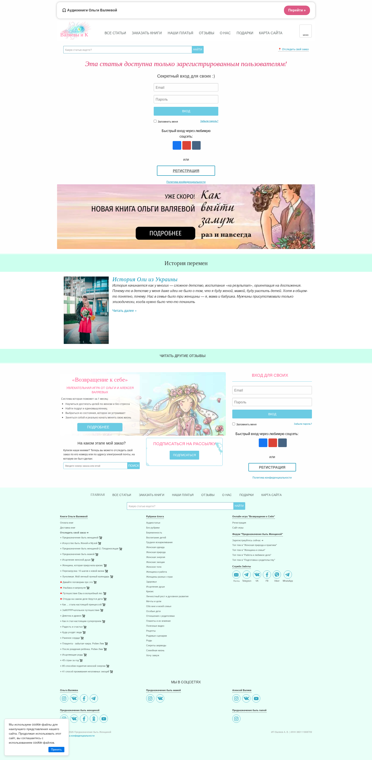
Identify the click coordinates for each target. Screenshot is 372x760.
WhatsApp (288, 580)
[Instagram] (64, 699)
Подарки (245, 32)
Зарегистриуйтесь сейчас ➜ (247, 540)
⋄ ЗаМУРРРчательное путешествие (79, 610)
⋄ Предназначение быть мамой (77, 554)
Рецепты (151, 630)
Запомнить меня (167, 121)
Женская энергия (155, 557)
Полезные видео (155, 626)
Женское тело (153, 567)
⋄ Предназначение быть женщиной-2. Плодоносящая (89, 548)
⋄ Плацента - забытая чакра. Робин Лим (82, 643)
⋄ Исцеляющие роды (71, 654)
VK (257, 580)
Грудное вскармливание (159, 542)
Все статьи (115, 32)
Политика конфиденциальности (186, 181)
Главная (98, 494)
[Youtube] (104, 719)
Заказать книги (147, 32)
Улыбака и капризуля (73, 587)
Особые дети (153, 611)
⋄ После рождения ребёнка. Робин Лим (81, 649)
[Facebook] (84, 699)
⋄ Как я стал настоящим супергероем (80, 621)
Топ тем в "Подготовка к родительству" (253, 560)
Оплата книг (66, 522)
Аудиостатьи (153, 522)
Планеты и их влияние (158, 621)
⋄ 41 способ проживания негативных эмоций (84, 671)
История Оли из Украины (144, 279)
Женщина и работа (156, 571)
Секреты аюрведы (156, 645)
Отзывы (206, 32)
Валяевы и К (74, 34)
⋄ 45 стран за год (69, 660)
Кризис (150, 591)
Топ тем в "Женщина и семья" (248, 550)
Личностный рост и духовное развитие (167, 596)
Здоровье (151, 581)
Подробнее (98, 426)
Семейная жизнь (155, 650)
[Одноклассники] (94, 719)
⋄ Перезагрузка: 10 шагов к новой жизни (82, 571)
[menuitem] (100, 523)
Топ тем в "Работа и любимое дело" (251, 555)
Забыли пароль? (209, 121)
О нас (225, 32)
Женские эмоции (155, 562)
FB (267, 580)
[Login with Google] (186, 145)
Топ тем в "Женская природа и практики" (254, 545)
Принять (56, 749)
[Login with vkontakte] (196, 145)
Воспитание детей (156, 537)
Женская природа (156, 552)
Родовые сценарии (156, 635)
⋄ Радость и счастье (71, 626)
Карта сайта (270, 32)
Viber (276, 580)
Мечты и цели (153, 601)
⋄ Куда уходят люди (71, 632)
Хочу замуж (152, 655)
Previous (60, 295)
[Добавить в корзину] (121, 549)
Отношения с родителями (160, 616)
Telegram (246, 580)
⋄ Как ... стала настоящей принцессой (81, 604)
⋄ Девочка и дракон (70, 615)
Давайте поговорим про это (76, 582)
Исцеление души (155, 586)
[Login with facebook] (176, 145)
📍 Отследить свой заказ (293, 49)
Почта (236, 580)
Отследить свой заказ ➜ (74, 532)
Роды (149, 640)
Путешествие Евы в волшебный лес (81, 593)
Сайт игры (237, 527)
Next (312, 295)
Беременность (154, 532)
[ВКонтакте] (74, 699)
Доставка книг (67, 527)
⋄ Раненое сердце (70, 638)
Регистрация (186, 170)
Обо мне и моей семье (158, 606)
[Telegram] (94, 699)
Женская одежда (155, 547)
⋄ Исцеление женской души (75, 559)
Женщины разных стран (159, 576)
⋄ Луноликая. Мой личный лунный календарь (84, 576)
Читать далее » (124, 310)
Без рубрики (153, 527)
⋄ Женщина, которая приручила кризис (81, 565)
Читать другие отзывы (183, 355)
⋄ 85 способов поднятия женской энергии (82, 666)
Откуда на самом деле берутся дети (81, 599)
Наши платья (180, 32)
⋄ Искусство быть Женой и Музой (78, 543)
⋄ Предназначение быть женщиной (79, 537)
